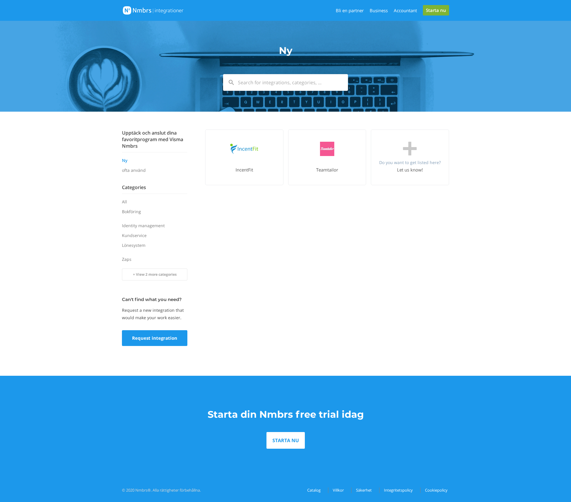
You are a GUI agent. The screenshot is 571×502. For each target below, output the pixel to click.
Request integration (154, 338)
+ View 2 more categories (155, 274)
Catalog (314, 490)
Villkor (338, 490)
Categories (134, 187)
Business (379, 10)
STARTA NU (285, 440)
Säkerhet (364, 490)
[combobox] (285, 82)
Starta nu (436, 10)
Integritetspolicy (398, 490)
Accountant (405, 10)
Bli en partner (350, 10)
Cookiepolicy (436, 490)
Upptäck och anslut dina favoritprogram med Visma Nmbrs (152, 139)
